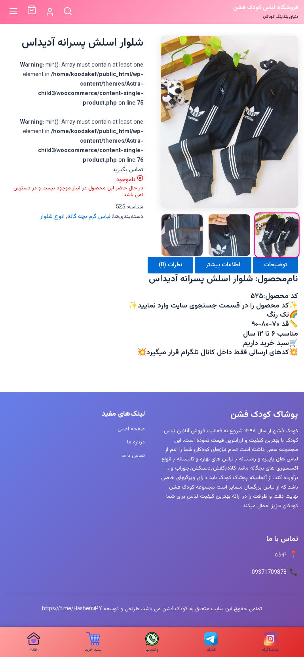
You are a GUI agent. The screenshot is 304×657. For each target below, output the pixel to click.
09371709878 (269, 572)
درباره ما (136, 442)
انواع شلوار (52, 216)
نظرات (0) (170, 264)
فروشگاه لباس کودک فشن (265, 7)
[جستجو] (68, 11)
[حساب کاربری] (49, 12)
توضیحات (275, 264)
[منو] (13, 11)
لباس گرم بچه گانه (88, 216)
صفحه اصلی (131, 429)
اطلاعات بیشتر (223, 264)
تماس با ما (133, 455)
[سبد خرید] (31, 11)
